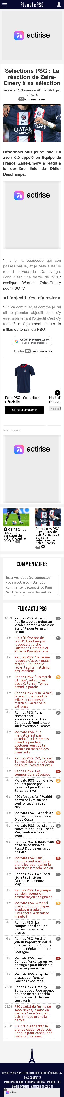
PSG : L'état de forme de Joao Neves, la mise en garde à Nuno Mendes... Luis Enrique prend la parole (32, 1013)
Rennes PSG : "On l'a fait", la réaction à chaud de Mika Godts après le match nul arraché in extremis (33, 699)
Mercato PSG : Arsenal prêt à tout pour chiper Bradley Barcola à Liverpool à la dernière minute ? (31, 909)
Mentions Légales (13, 1082)
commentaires (33, 99)
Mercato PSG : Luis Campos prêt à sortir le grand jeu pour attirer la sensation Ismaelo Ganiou (33, 863)
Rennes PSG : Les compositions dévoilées (32, 772)
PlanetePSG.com (25, 1073)
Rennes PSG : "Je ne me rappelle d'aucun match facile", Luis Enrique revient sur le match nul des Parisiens (32, 664)
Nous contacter (32, 1078)
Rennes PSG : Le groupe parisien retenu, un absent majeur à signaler (33, 893)
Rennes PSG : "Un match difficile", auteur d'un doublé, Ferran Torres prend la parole (32, 682)
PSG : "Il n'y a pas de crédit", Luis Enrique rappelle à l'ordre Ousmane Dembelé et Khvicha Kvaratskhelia (31, 644)
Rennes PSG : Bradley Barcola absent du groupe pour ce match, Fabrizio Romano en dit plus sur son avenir (34, 993)
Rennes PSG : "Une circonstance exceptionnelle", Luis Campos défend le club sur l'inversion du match (32, 719)
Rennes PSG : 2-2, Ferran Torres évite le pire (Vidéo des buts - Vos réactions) (34, 761)
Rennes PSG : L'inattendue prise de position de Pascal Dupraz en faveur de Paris (34, 847)
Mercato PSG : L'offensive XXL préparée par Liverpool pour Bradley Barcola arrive (33, 785)
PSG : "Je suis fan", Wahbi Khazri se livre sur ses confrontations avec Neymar (33, 802)
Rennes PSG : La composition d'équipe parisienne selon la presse (30, 927)
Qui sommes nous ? (35, 1082)
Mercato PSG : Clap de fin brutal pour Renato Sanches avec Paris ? (33, 977)
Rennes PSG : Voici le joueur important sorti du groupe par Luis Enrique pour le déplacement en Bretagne (33, 945)
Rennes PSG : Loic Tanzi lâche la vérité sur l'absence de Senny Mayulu (32, 879)
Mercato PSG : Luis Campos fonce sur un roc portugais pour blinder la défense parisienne (33, 963)
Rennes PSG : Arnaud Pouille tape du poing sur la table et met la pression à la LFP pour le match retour (34, 625)
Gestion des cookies (42, 1087)
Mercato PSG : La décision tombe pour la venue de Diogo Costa (33, 816)
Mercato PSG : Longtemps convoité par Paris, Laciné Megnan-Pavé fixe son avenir (34, 831)
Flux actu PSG (32, 608)
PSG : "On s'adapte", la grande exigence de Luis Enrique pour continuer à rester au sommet (33, 1031)
